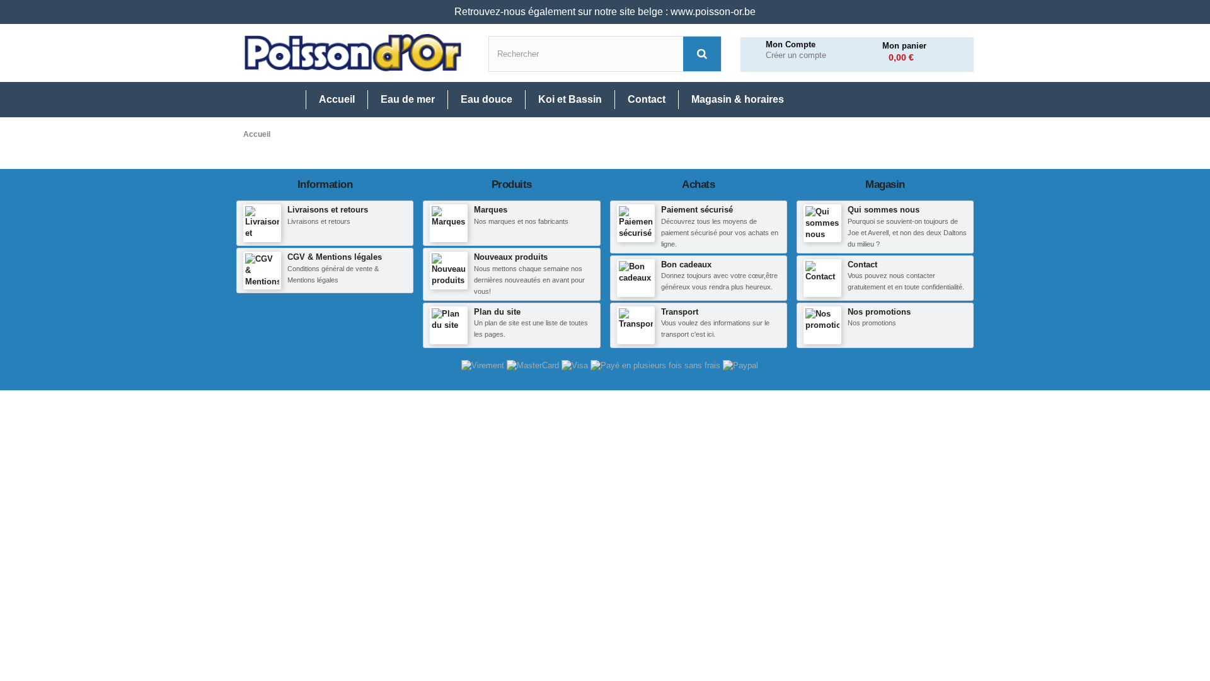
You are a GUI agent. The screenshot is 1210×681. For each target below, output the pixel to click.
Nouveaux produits (511, 257)
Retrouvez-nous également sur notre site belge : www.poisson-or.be (605, 11)
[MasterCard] (534, 365)
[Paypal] (740, 365)
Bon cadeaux (686, 264)
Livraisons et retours (327, 209)
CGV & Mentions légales (334, 257)
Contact (862, 264)
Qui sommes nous (883, 209)
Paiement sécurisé (697, 209)
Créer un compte (796, 55)
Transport (679, 312)
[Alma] (657, 365)
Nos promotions (879, 312)
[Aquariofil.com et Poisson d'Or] (353, 53)
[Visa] (576, 365)
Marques (490, 209)
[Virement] (484, 365)
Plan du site (497, 312)
